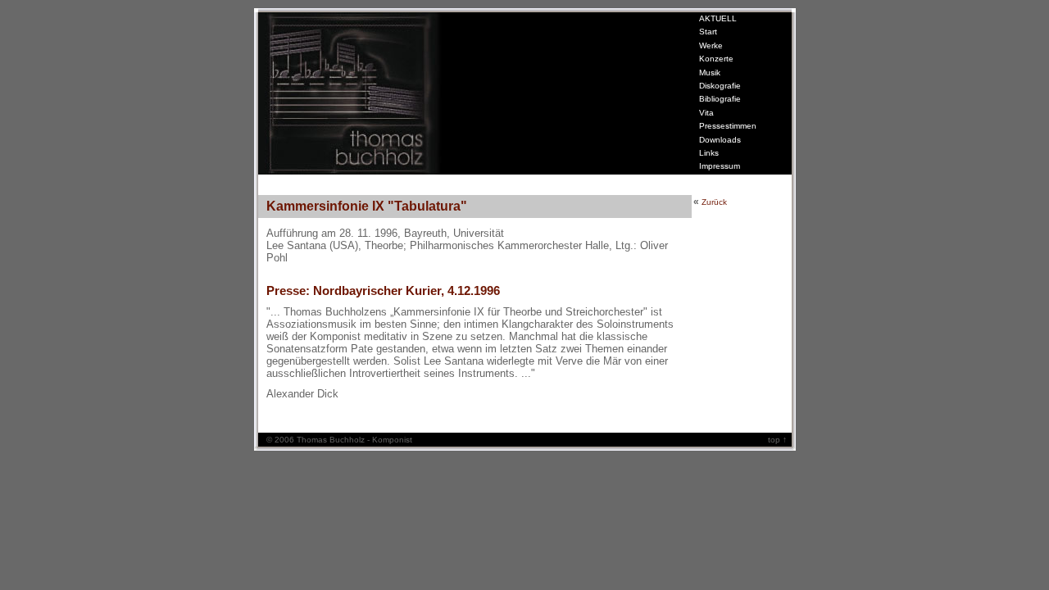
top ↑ (780, 439)
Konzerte (716, 58)
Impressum (719, 165)
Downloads (720, 139)
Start (708, 31)
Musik (709, 72)
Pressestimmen (727, 125)
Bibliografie (720, 98)
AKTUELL (718, 18)
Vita (706, 112)
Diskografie (720, 85)
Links (709, 152)
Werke (711, 45)
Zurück (714, 201)
